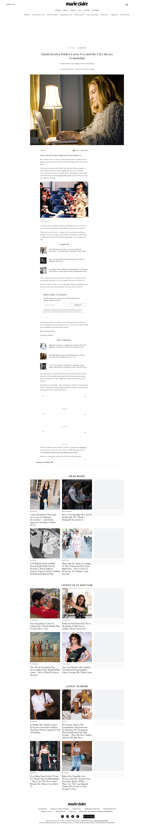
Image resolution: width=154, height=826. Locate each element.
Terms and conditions (92, 809)
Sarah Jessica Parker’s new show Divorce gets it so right (60, 452)
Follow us (77, 150)
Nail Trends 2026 (79, 15)
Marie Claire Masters (52, 15)
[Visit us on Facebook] (72, 816)
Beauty (65, 10)
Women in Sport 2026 (38, 15)
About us (72, 811)
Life (79, 10)
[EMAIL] (52, 462)
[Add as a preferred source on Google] (99, 816)
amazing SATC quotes (64, 175)
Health (73, 10)
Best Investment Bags (92, 15)
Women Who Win (125, 15)
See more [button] (64, 408)
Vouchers (95, 10)
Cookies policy (60, 811)
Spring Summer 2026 (66, 15)
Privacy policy (46, 811)
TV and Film (81, 48)
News (92, 69)
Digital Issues (114, 15)
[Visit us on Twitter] (62, 816)
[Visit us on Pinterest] (77, 816)
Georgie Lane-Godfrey (68, 69)
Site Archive (42, 809)
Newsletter (85, 150)
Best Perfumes (104, 15)
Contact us (77, 809)
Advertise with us (109, 809)
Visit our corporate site (101, 820)
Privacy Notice (46, 310)
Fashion (58, 10)
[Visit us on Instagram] (67, 816)
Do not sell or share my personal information (96, 811)
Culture (86, 10)
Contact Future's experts (59, 809)
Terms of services (61, 309)
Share (44, 150)
